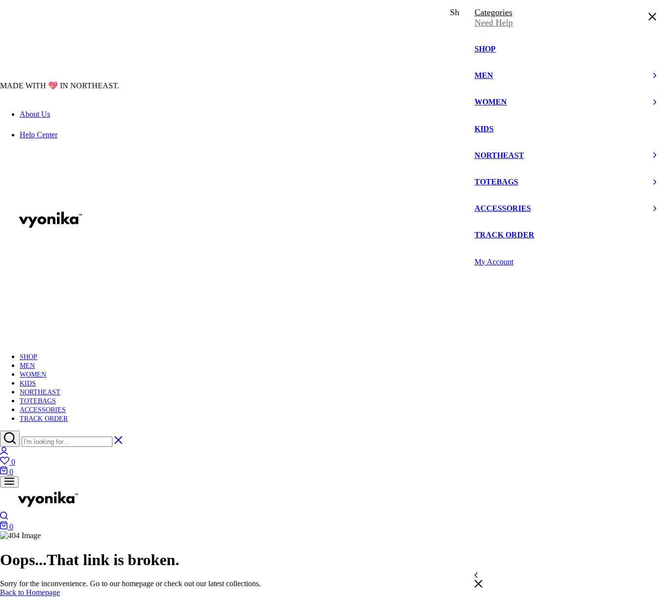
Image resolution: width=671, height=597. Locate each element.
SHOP (28, 357)
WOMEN (33, 374)
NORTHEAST (40, 392)
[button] (335, 462)
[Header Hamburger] (9, 482)
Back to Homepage (30, 592)
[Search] (10, 439)
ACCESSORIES (43, 410)
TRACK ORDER (44, 418)
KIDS (28, 383)
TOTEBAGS (38, 401)
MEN (27, 365)
